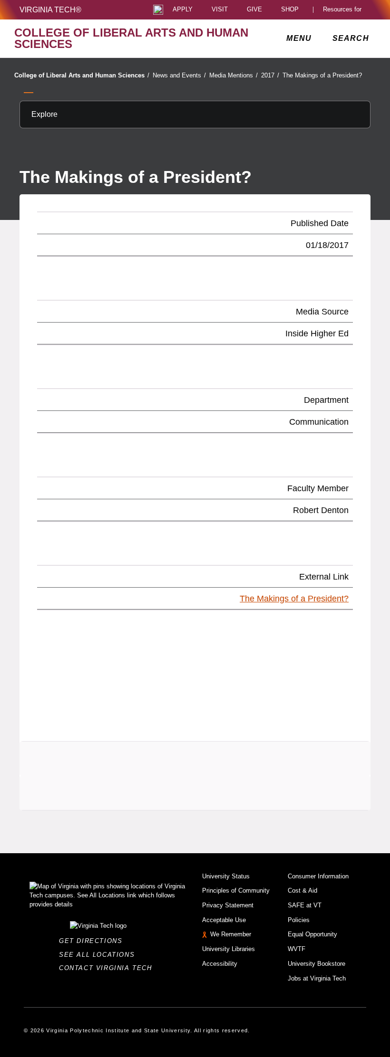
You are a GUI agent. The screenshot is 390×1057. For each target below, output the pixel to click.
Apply (183, 10)
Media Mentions (233, 75)
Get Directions (93, 940)
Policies (299, 920)
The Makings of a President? (322, 75)
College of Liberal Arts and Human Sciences (81, 75)
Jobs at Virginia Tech (317, 978)
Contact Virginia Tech (108, 967)
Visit (220, 10)
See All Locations (99, 954)
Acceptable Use (224, 920)
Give (254, 10)
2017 (270, 75)
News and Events (179, 75)
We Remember (230, 934)
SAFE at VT (305, 905)
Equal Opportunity (312, 934)
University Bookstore (316, 963)
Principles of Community (236, 890)
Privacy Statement (228, 905)
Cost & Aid (302, 890)
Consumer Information (318, 876)
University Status (226, 876)
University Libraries (228, 948)
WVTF (296, 948)
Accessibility (219, 963)
